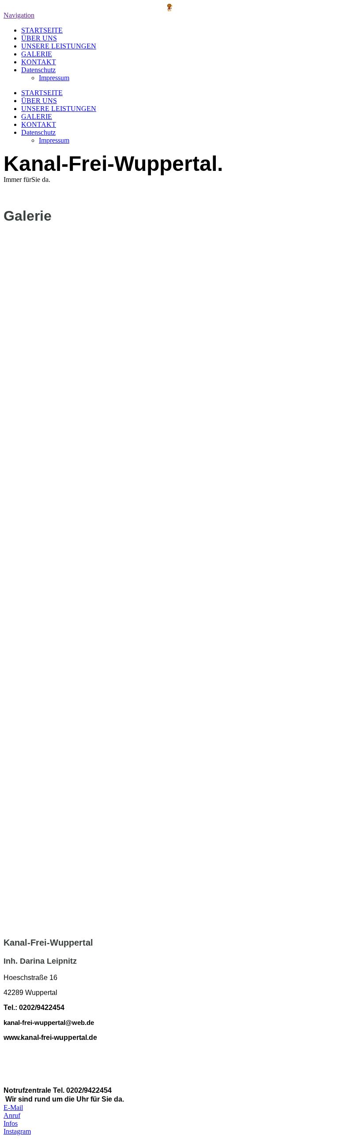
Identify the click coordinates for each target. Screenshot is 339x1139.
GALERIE (36, 54)
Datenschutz (38, 70)
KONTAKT (38, 62)
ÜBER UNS (39, 38)
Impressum (54, 77)
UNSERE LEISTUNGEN (58, 46)
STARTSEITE (42, 30)
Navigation (19, 15)
